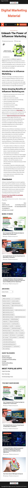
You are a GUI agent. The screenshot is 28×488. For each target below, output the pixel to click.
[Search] (15, 24)
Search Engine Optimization (8, 332)
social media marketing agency (9, 341)
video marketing (6, 348)
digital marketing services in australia (11, 198)
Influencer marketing (13, 321)
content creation (15, 300)
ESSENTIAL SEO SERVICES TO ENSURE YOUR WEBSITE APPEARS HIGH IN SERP (7, 206)
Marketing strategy (7, 330)
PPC (22, 330)
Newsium (18, 486)
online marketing (16, 330)
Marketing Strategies (16, 328)
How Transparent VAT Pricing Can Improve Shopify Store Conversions (13, 403)
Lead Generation (15, 323)
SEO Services (12, 335)
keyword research (6, 323)
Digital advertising (16, 303)
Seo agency (21, 332)
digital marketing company (8, 310)
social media (21, 337)
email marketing (6, 319)
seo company (5, 335)
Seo (16, 332)
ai (12, 298)
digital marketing (6, 305)
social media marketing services (9, 344)
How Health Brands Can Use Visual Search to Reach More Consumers (13, 426)
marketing (17, 326)
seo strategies (20, 335)
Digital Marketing (13, 30)
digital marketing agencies (16, 305)
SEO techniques (13, 337)
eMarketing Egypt (14, 319)
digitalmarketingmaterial (8, 41)
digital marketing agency (8, 307)
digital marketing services (8, 312)
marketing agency (6, 328)
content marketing (6, 303)
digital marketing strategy (8, 316)
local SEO (12, 326)
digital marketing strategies (8, 314)
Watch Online (23, 24)
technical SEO (16, 346)
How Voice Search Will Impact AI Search (13, 473)
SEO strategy (5, 337)
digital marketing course (20, 310)
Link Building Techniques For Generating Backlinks (20, 204)
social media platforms (7, 346)
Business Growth (6, 300)
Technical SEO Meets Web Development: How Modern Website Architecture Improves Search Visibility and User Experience (14, 280)
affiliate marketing (6, 298)
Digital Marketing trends (20, 316)
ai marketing (17, 298)
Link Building (5, 326)
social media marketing (7, 339)
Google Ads (5, 321)
